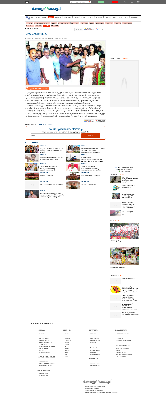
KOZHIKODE (30, 25)
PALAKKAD (117, 23)
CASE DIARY (67, 17)
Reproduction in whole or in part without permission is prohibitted (101, 392)
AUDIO (38, 17)
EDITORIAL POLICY (44, 340)
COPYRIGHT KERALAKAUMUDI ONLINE (95, 386)
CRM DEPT (93, 342)
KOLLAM (53, 23)
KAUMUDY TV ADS (95, 340)
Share (80, 29)
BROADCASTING (94, 338)
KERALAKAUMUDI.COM (122, 337)
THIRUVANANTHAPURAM (41, 23)
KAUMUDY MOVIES (95, 354)
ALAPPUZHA (75, 23)
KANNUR (46, 25)
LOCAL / (32, 28)
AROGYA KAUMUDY (121, 356)
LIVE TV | (122, 1)
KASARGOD (54, 25)
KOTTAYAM (84, 23)
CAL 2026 (128, 1)
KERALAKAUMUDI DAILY (122, 333)
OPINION (83, 17)
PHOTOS (90, 17)
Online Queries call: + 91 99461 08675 (94, 390)
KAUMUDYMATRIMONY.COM (123, 340)
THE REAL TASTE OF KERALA (124, 354)
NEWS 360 (58, 17)
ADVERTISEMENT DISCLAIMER (47, 346)
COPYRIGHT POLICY (44, 344)
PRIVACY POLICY (43, 337)
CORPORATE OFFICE (44, 352)
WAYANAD (39, 25)
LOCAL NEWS (42, 124)
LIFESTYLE (99, 17)
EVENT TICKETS (43, 360)
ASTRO (126, 17)
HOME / (27, 28)
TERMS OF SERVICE (44, 338)
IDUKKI (92, 23)
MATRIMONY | (108, 1)
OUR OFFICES (42, 350)
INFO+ (115, 17)
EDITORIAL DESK (43, 373)
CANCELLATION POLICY (45, 365)
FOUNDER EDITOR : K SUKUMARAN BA (39, 1)
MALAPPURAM (127, 23)
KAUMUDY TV (119, 335)
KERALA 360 (119, 358)
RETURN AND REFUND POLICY (47, 363)
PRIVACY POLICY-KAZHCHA (46, 342)
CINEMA (76, 17)
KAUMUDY (93, 352)
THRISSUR (109, 23)
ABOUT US (41, 333)
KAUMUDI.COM (120, 338)
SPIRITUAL (108, 17)
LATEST (31, 17)
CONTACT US (42, 335)
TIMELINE (29, 23)
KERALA (44, 17)
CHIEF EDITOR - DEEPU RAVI (92, 388)
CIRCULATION (94, 337)
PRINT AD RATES (43, 348)
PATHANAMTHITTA (63, 23)
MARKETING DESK (44, 375)
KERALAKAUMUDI (95, 350)
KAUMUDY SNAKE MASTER (123, 360)
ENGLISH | (95, 1)
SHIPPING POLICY (43, 361)
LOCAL (51, 17)
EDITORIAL (93, 333)
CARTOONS (134, 17)
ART (120, 17)
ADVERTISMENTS (94, 335)
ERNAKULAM (100, 23)
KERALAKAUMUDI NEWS (122, 348)
